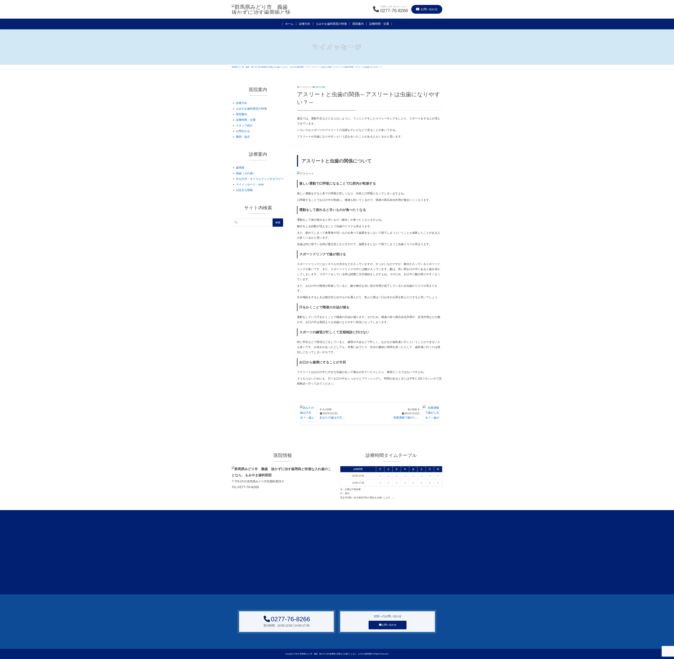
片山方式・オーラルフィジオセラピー (260, 178)
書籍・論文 (243, 136)
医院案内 (358, 23)
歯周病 (240, 167)
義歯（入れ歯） (246, 173)
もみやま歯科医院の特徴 (331, 23)
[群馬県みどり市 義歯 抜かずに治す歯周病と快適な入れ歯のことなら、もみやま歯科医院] (263, 9)
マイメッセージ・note (250, 184)
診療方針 (304, 23)
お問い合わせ (389, 624)
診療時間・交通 (379, 23)
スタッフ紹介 (244, 125)
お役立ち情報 (320, 87)
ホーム (289, 23)
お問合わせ (243, 131)
